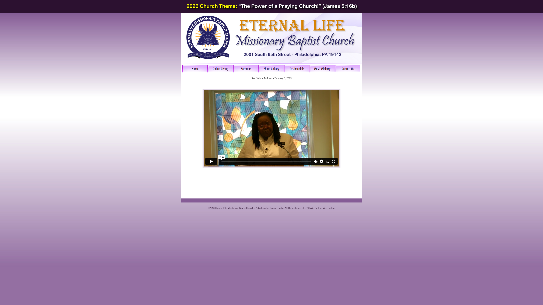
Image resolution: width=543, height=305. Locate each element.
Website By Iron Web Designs (320, 208)
